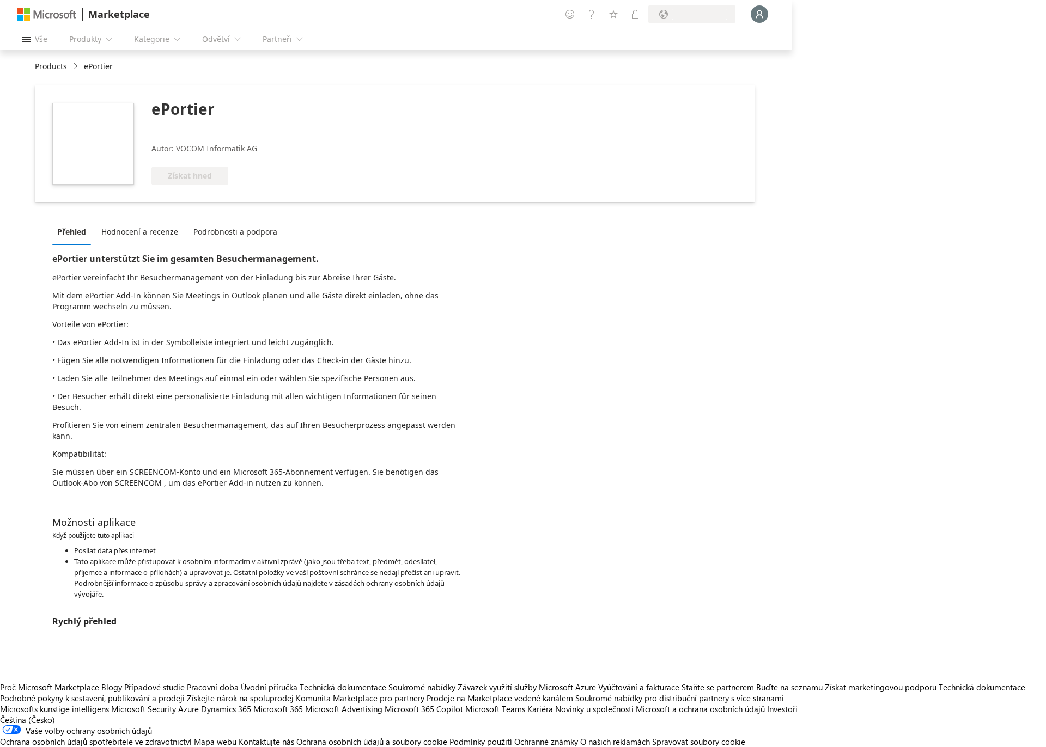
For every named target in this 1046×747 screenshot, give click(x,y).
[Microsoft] (46, 14)
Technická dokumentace (343, 687)
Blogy (111, 687)
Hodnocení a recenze (139, 231)
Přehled (71, 231)
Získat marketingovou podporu (880, 687)
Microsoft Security (143, 708)
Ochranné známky (546, 741)
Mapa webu (215, 741)
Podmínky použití (480, 741)
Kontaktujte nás (266, 741)
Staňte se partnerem (718, 687)
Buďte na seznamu (789, 687)
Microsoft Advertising (343, 708)
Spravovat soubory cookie (698, 741)
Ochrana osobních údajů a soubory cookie (371, 741)
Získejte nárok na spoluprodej (240, 698)
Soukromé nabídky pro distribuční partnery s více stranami (679, 698)
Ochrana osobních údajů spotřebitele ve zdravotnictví (96, 741)
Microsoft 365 (278, 708)
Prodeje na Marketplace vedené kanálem (500, 698)
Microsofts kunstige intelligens (54, 708)
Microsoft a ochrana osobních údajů (700, 708)
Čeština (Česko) (27, 719)
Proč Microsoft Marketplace (49, 687)
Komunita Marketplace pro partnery (360, 698)
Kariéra (540, 708)
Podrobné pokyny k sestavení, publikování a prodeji (92, 698)
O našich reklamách (615, 741)
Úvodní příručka (269, 687)
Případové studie (154, 687)
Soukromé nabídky (421, 687)
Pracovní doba (213, 687)
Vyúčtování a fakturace (638, 687)
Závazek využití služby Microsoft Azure (528, 687)
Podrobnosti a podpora (235, 231)
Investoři (782, 708)
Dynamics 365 (226, 708)
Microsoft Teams (495, 708)
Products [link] (51, 66)
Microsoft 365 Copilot (424, 708)
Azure (188, 708)
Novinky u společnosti (594, 708)
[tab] (74, 231)
